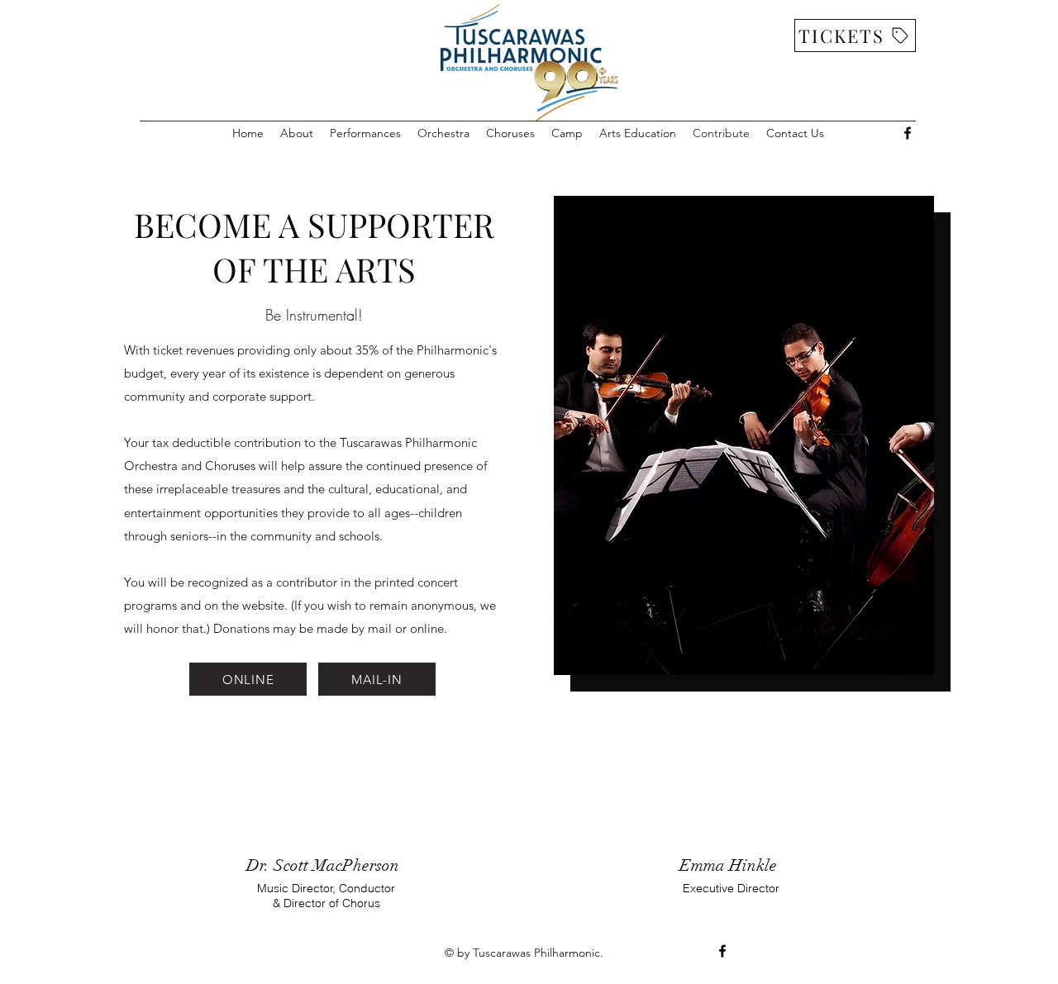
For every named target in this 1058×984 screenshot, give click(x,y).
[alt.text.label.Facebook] (907, 133)
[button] (297, 133)
